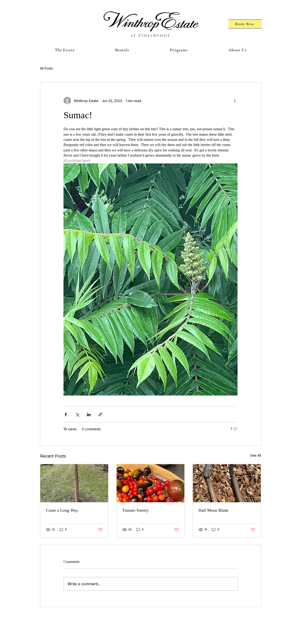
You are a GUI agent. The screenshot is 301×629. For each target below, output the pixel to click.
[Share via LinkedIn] (89, 414)
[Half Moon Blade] (227, 483)
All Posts (46, 68)
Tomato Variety (135, 510)
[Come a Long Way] (74, 483)
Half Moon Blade (213, 510)
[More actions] (235, 100)
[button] (64, 50)
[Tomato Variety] (151, 483)
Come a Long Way (62, 510)
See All (255, 455)
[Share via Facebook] (65, 414)
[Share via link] (100, 414)
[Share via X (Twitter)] (77, 414)
